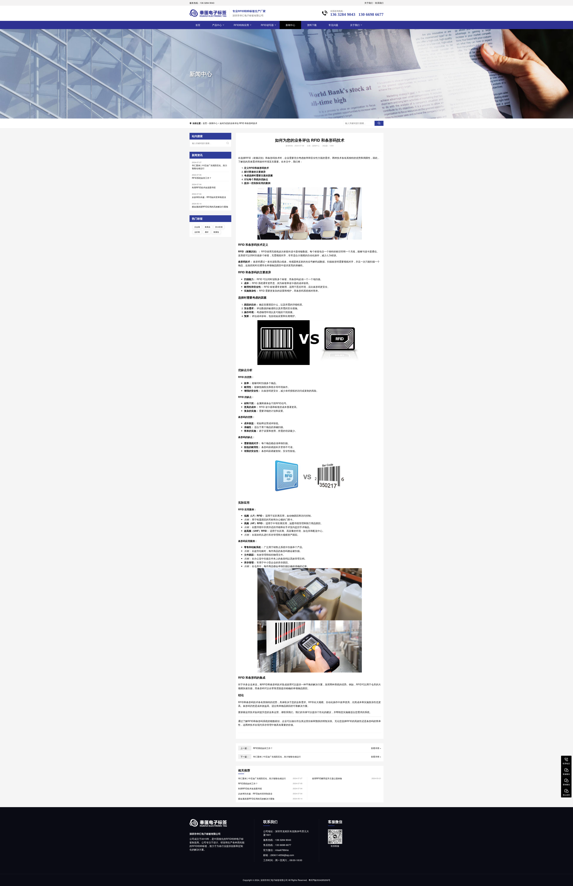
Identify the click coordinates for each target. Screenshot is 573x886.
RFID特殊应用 (241, 25)
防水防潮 (218, 227)
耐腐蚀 (216, 232)
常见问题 (333, 25)
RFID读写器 (267, 25)
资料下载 (312, 25)
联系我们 (379, 2)
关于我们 (368, 2)
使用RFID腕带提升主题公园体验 (327, 778)
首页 (197, 25)
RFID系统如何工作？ (201, 177)
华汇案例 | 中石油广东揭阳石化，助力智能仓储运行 (209, 167)
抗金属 (197, 227)
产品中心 (217, 25)
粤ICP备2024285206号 (319, 880)
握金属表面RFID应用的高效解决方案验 (210, 206)
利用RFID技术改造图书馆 (204, 187)
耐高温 (207, 227)
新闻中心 (290, 25)
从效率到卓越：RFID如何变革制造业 (209, 197)
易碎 (206, 232)
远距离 (197, 232)
